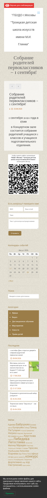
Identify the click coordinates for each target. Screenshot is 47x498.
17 (10, 269)
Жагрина (12, 433)
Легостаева (16, 442)
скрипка (10, 459)
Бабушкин (23, 424)
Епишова (23, 430)
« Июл (10, 281)
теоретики (28, 459)
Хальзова (24, 451)
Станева (25, 448)
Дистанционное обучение (23, 321)
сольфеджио (19, 459)
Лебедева (21, 439)
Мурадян (21, 445)
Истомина (12, 436)
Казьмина (20, 436)
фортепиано (15, 462)
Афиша (15, 313)
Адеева (11, 424)
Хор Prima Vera (24, 454)
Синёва (18, 448)
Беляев (33, 425)
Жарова (20, 433)
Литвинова (28, 443)
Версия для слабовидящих (21, 5)
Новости (15, 330)
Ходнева (13, 453)
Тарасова (33, 448)
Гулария (16, 430)
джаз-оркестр (19, 457)
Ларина (10, 439)
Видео (14, 317)
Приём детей (17, 334)
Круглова (30, 436)
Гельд (26, 427)
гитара (10, 457)
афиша (34, 453)
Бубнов (10, 428)
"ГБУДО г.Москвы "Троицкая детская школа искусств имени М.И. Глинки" (23, 29)
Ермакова (30, 430)
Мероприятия (17, 326)
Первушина (11, 448)
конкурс (31, 456)
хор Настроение (19, 463)
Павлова (30, 446)
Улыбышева (13, 451)
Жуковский (28, 433)
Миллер (12, 445)
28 (28, 272)
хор (23, 462)
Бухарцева (18, 427)
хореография (26, 465)
